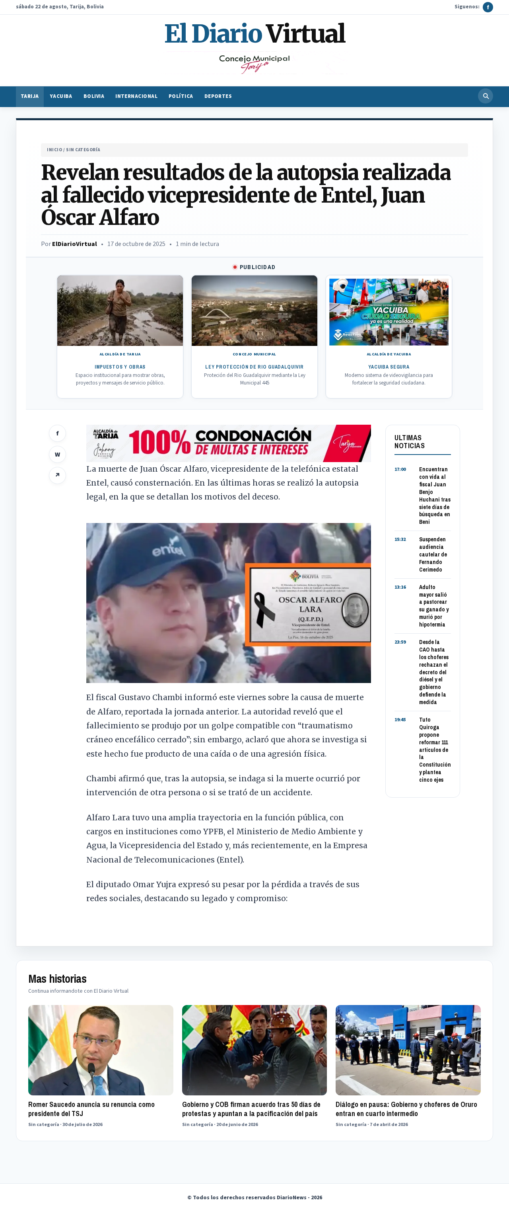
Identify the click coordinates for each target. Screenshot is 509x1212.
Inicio (54, 150)
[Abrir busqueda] (485, 95)
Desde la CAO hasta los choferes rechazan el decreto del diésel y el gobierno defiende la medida (434, 672)
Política (181, 96)
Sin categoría (83, 150)
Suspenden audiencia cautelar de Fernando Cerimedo (433, 554)
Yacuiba (61, 96)
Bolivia (94, 96)
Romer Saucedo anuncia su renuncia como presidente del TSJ (91, 1108)
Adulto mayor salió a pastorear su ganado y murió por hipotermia (434, 606)
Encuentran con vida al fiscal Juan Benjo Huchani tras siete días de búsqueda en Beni (435, 495)
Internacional (136, 96)
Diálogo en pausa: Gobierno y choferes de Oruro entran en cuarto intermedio (406, 1108)
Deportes (218, 96)
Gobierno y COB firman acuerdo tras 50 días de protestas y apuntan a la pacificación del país (251, 1108)
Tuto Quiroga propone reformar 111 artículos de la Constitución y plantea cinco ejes (435, 749)
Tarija (30, 96)
